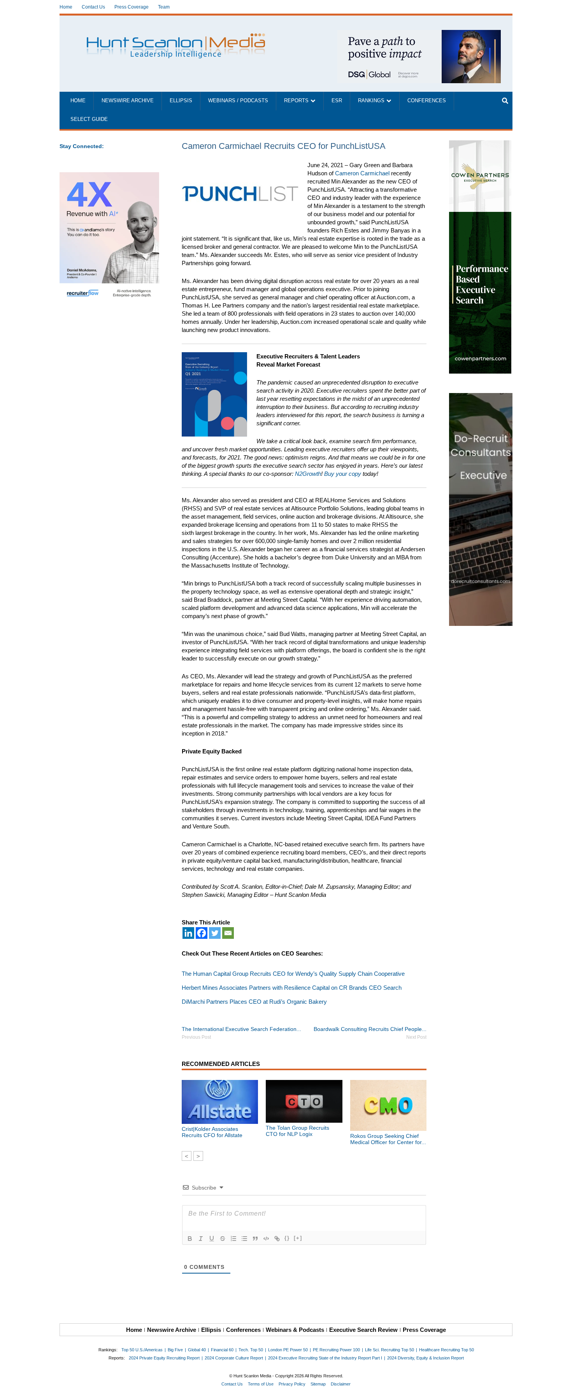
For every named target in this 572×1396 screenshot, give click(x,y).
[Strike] (222, 1238)
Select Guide (89, 119)
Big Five (175, 1349)
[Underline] (211, 1238)
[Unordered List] (244, 1238)
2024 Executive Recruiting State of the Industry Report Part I (325, 1358)
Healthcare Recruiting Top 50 (446, 1349)
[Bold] (189, 1238)
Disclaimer (341, 1384)
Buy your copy (342, 473)
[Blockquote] (255, 1238)
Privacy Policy (292, 1384)
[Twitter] (215, 933)
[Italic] (200, 1238)
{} (287, 1238)
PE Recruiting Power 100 (336, 1349)
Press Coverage (131, 7)
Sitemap (318, 1384)
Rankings (371, 100)
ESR (337, 100)
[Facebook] (201, 933)
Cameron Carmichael (362, 173)
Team (164, 7)
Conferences (426, 100)
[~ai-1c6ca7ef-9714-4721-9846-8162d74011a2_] (419, 34)
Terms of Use (261, 1384)
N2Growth (308, 473)
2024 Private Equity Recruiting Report (164, 1358)
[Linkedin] (188, 933)
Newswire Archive (128, 100)
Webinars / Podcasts (238, 100)
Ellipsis (181, 100)
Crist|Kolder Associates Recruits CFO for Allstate (212, 1132)
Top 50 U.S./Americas (142, 1349)
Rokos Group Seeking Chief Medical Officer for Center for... (388, 1139)
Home (66, 7)
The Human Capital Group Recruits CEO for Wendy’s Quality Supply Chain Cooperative (293, 973)
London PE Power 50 (288, 1349)
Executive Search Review (363, 1329)
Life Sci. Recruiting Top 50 (389, 1349)
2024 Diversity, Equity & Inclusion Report (425, 1358)
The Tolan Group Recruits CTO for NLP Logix (297, 1131)
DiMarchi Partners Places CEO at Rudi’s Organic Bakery (254, 1001)
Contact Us (93, 7)
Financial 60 (222, 1349)
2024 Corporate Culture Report (234, 1358)
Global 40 (197, 1349)
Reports (296, 100)
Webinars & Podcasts (295, 1329)
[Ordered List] (233, 1238)
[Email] (228, 933)
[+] (298, 1238)
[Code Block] (266, 1238)
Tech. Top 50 (251, 1349)
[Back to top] (560, 1384)
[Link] (277, 1238)
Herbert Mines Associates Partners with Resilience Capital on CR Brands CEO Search (292, 987)
